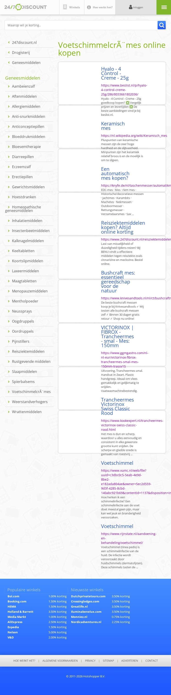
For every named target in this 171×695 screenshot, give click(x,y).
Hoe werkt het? (24, 660)
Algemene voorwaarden (60, 660)
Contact (151, 660)
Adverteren (129, 660)
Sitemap (108, 660)
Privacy (90, 660)
